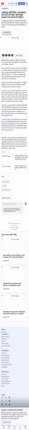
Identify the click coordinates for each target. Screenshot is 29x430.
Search (20, 428)
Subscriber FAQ (5, 358)
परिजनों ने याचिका (10, 91)
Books (3, 386)
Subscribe (21, 3)
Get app (12, 3)
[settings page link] (16, 3)
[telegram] (2, 405)
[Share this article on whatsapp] (9, 55)
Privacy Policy (4, 344)
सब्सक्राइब (17, 146)
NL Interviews (4, 379)
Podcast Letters (5, 362)
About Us (3, 332)
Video (9, 427)
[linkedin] (6, 405)
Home (4, 427)
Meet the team (5, 337)
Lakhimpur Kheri (6, 190)
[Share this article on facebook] (3, 55)
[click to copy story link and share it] (12, 55)
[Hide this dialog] (27, 409)
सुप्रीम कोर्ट (9, 119)
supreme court (5, 182)
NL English (4, 374)
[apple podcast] (9, 401)
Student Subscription (6, 365)
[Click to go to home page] (2, 3)
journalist (4, 186)
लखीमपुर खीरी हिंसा (11, 138)
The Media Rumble (6, 381)
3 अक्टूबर (8, 105)
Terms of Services (5, 346)
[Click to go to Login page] (27, 3)
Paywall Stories (5, 360)
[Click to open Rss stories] (6, 401)
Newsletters (4, 367)
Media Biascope (5, 377)
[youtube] (9, 397)
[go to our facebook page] (2, 397)
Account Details (5, 355)
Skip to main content (8, 10)
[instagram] (2, 401)
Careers (3, 341)
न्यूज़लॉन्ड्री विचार (5, 334)
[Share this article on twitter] (6, 55)
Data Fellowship (5, 384)
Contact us (4, 339)
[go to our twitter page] (6, 397)
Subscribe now (6, 422)
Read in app (19, 55)
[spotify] (9, 405)
